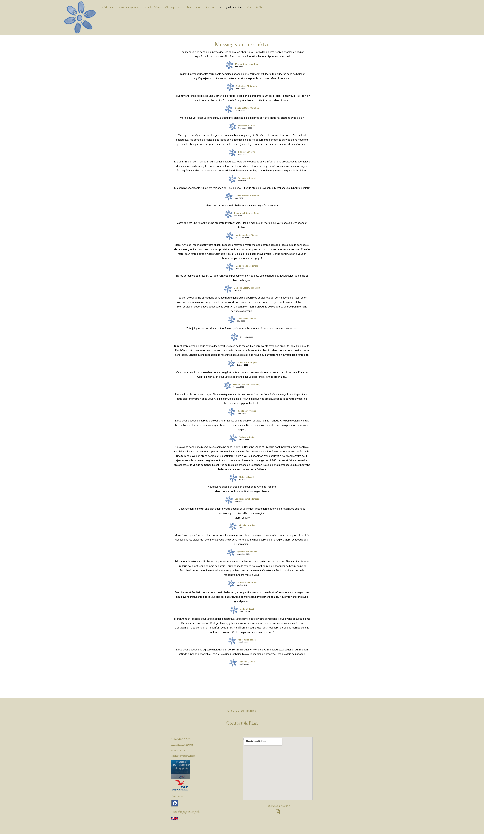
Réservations (193, 7)
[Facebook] (174, 803)
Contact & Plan (255, 7)
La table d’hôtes (152, 7)
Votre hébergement (128, 7)
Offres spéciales (173, 7)
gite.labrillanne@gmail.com (183, 756)
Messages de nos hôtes (230, 7)
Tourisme (209, 7)
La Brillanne (107, 7)
